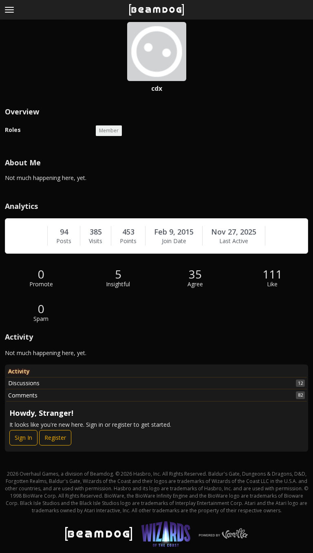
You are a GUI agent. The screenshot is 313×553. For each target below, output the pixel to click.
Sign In (23, 437)
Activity (19, 371)
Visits (95, 241)
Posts (63, 241)
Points (128, 241)
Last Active (233, 241)
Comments (155, 395)
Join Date (174, 241)
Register (55, 437)
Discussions (155, 383)
